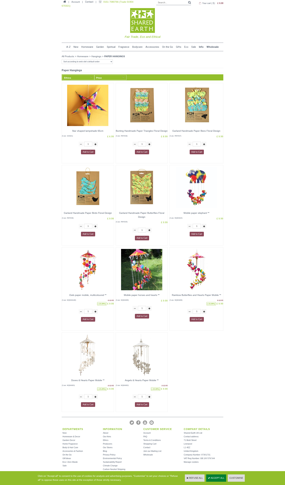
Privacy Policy (109, 455)
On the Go (167, 46)
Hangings (96, 56)
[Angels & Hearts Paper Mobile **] (141, 376)
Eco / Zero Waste (70, 462)
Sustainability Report (112, 462)
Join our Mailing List (152, 451)
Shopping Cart (149, 444)
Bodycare (137, 46)
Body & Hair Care (70, 447)
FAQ (145, 436)
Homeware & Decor (71, 436)
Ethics (105, 440)
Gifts (178, 46)
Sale (193, 46)
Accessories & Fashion (73, 451)
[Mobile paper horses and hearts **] (141, 291)
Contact (89, 1)
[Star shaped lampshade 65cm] (87, 127)
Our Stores (107, 447)
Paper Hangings (114, 56)
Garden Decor (69, 440)
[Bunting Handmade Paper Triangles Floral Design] (141, 127)
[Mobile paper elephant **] (196, 209)
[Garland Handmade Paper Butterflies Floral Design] (141, 209)
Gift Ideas (67, 458)
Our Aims (107, 436)
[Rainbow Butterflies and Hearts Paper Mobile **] (196, 291)
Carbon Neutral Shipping (114, 469)
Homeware (87, 46)
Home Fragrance (70, 444)
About (105, 433)
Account (147, 433)
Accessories (152, 46)
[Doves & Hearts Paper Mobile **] (87, 376)
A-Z (68, 46)
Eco (186, 46)
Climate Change (110, 466)
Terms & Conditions (152, 440)
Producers (107, 444)
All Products (68, 56)
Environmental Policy (112, 458)
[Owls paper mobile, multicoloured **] (87, 291)
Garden (100, 46)
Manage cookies (191, 462)
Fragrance (123, 46)
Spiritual (111, 46)
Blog (105, 451)
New (76, 46)
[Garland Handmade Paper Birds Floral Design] (87, 209)
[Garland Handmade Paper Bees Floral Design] (196, 127)
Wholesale (212, 46)
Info (201, 46)
